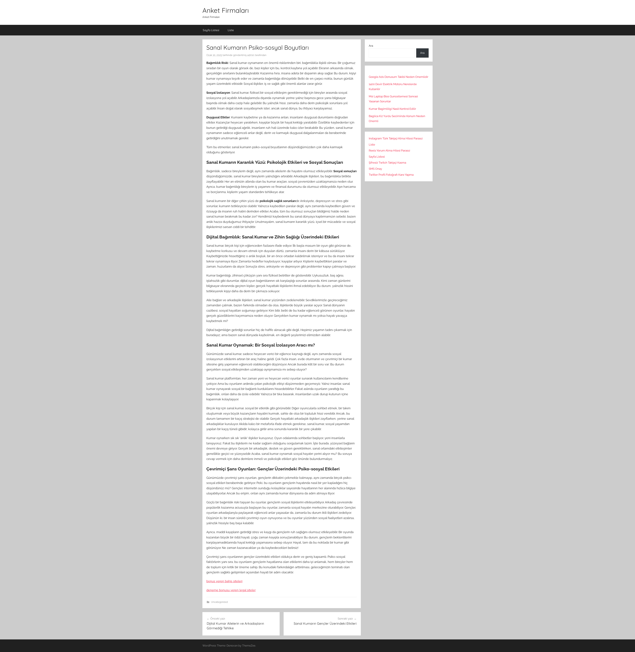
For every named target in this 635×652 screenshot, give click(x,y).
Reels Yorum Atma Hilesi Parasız (389, 150)
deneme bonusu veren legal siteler (231, 590)
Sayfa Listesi (211, 30)
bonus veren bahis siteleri (224, 581)
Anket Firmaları (225, 10)
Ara (371, 45)
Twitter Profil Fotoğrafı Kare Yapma (391, 174)
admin (250, 55)
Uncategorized (219, 602)
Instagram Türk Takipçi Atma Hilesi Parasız (396, 138)
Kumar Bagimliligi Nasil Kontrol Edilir (392, 108)
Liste (231, 30)
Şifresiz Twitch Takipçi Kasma (387, 162)
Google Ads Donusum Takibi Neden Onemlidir (398, 76)
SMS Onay (375, 168)
